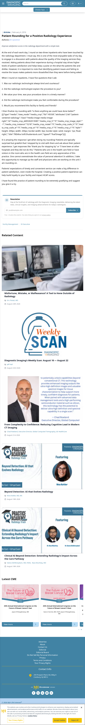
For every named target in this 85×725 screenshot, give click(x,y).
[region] (42, 714)
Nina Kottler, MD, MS (14, 496)
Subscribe (72, 210)
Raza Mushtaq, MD (39, 563)
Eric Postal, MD (12, 300)
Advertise (42, 642)
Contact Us (42, 647)
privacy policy (46, 215)
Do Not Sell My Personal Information (42, 655)
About (42, 644)
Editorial (42, 650)
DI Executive (25, 224)
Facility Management (10, 224)
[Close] (81, 707)
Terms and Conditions (42, 660)
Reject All (74, 720)
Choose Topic (40, 10)
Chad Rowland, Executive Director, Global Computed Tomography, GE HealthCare (37, 431)
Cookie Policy (32, 716)
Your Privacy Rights (43, 663)
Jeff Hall (10, 364)
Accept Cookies (59, 720)
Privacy (42, 658)
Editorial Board (42, 652)
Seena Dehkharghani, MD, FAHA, (19, 563)
